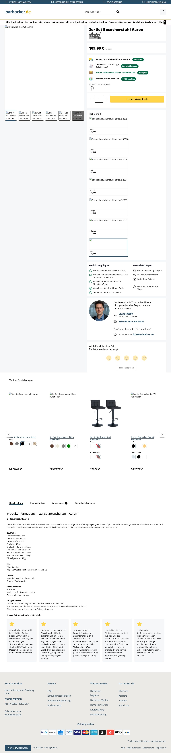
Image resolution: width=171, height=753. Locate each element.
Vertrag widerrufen (18, 747)
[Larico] (95, 36)
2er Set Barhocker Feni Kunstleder (100, 438)
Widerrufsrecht (134, 747)
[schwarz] (22, 443)
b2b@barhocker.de (143, 334)
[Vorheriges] (9, 434)
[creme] (57, 446)
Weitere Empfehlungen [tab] (21, 380)
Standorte (124, 705)
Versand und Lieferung (59, 700)
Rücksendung (54, 705)
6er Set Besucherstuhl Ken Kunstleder (62, 438)
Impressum (161, 747)
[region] (85, 434)
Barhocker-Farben (99, 704)
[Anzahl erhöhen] (106, 99)
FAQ (50, 690)
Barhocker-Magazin (95, 693)
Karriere (123, 695)
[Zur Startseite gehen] (18, 12)
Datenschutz (148, 747)
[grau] (17, 443)
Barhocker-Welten (99, 700)
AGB (123, 747)
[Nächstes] (165, 22)
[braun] (11, 443)
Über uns (123, 690)
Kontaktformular (13, 714)
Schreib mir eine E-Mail (131, 321)
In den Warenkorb (137, 99)
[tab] (16, 503)
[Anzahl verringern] (92, 99)
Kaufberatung (97, 709)
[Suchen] (118, 12)
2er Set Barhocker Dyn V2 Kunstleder (142, 438)
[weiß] (92, 446)
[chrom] (133, 457)
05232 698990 (126, 313)
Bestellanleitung (98, 714)
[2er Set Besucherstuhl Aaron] (44, 66)
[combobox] (99, 12)
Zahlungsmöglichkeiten (59, 695)
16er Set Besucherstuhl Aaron (22, 437)
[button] (92, 88)
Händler (123, 700)
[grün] (69, 446)
